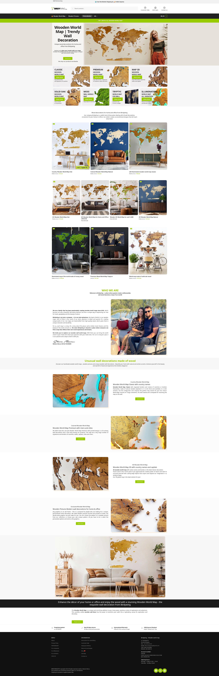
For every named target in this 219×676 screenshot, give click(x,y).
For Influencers (55, 651)
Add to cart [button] (108, 281)
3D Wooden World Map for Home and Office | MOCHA (95, 218)
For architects (54, 653)
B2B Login (155, 10)
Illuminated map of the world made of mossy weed (67, 276)
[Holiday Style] (148, 76)
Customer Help (145, 10)
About (53, 640)
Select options (69, 177)
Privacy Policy (54, 643)
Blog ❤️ (83, 651)
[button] (164, 16)
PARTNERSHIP (55, 645)
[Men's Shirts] (71, 76)
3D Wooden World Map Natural (148, 217)
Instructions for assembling (88, 640)
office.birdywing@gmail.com (151, 645)
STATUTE (53, 656)
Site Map (83, 653)
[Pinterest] (164, 670)
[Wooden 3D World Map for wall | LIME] (124, 197)
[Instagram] (160, 670)
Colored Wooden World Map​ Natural (102, 172)
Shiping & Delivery (86, 645)
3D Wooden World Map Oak (61, 217)
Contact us (164, 10)
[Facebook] (156, 670)
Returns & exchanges (86, 648)
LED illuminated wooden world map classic (142, 172)
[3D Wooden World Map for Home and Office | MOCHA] (95, 197)
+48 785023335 (147, 644)
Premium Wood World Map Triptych (102, 276)
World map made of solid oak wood (140, 276)
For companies (55, 648)
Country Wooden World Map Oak (62, 172)
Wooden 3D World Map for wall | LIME (121, 217)
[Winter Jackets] (110, 76)
